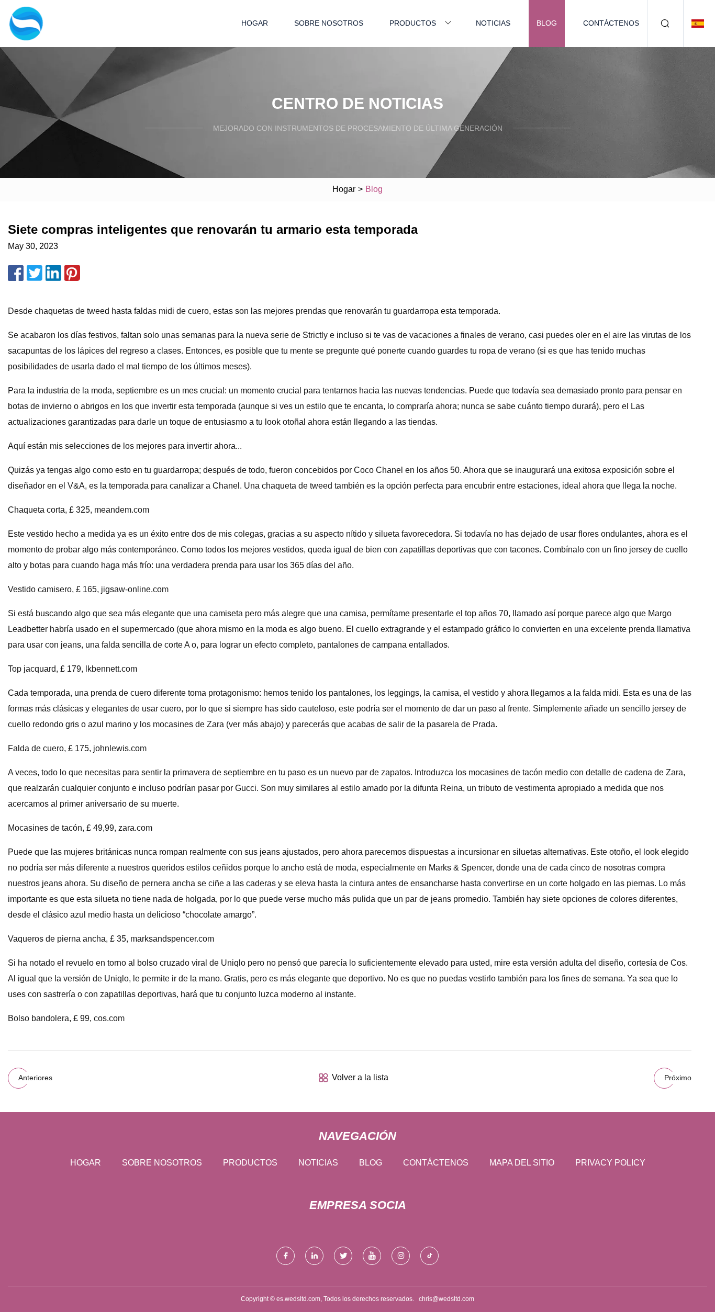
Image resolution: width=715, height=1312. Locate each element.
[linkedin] (314, 1256)
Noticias (493, 23)
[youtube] (372, 1256)
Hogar (254, 23)
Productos (412, 23)
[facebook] (285, 1256)
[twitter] (343, 1256)
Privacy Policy (610, 1162)
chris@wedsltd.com (446, 1299)
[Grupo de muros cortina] (26, 23)
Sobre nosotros (328, 23)
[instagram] (401, 1256)
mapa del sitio (521, 1162)
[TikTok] (429, 1256)
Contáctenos (611, 23)
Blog (547, 23)
